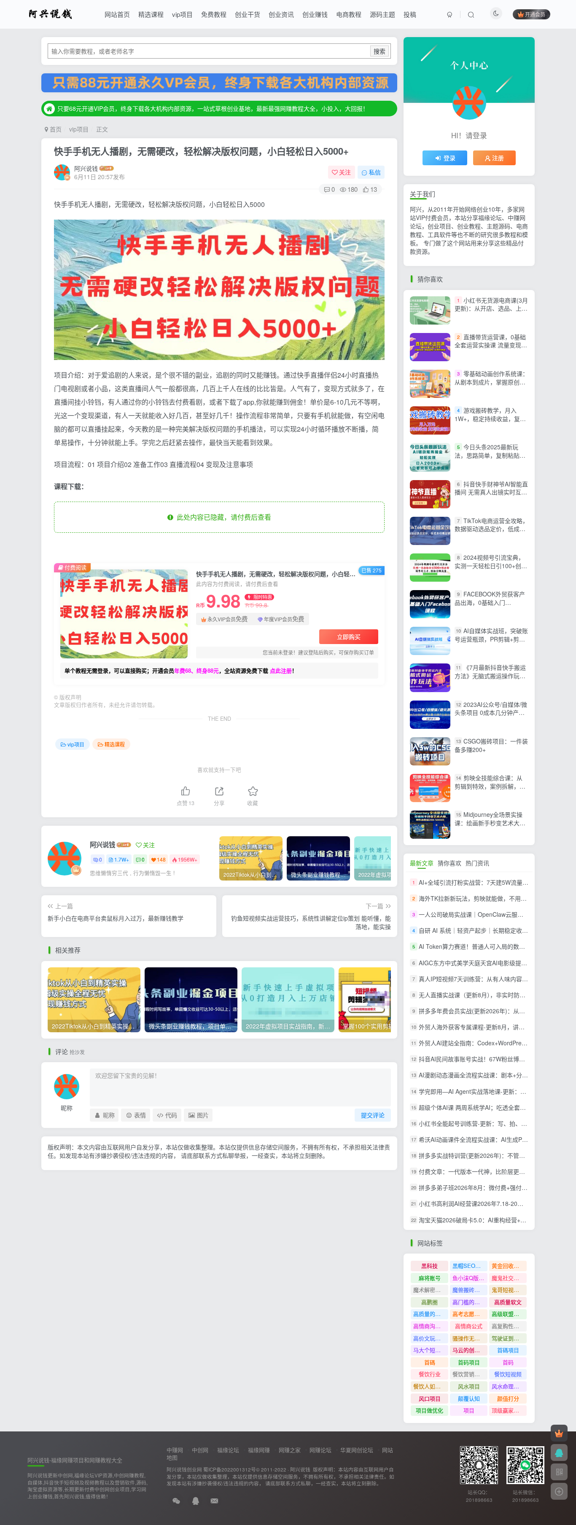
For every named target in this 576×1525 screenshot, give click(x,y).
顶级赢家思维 (508, 1410)
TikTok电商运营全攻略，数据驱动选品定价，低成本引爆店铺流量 (491, 528)
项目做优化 (429, 1410)
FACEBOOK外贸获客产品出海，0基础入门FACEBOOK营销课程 (490, 602)
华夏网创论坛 (356, 1450)
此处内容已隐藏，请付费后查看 (222, 517)
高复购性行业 (508, 1326)
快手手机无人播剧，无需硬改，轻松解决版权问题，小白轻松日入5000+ (201, 151)
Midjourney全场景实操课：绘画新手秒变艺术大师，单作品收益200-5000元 (491, 822)
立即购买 (349, 636)
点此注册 (281, 670)
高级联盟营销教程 (509, 1314)
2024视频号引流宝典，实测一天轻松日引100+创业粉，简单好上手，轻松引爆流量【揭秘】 (491, 569)
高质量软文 (508, 1302)
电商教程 (348, 14)
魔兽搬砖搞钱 (468, 1290)
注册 (498, 157)
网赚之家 (290, 1450)
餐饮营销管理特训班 (469, 1374)
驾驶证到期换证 (509, 1338)
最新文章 (421, 863)
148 (161, 859)
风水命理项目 (508, 1386)
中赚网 (175, 1450)
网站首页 (117, 14)
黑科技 (429, 1266)
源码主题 (382, 14)
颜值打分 (508, 1398)
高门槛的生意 (468, 1302)
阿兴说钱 (86, 168)
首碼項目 (508, 1350)
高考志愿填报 (468, 1314)
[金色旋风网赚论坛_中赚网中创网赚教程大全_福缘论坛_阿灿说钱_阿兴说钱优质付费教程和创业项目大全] (50, 13)
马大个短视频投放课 (430, 1350)
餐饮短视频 (508, 1374)
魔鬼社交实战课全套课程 (509, 1278)
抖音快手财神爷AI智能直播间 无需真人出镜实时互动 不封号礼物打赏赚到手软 (491, 492)
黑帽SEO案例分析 (469, 1266)
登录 (449, 157)
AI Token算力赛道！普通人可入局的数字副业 (478, 946)
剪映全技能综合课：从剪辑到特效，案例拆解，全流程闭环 (490, 785)
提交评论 (373, 1115)
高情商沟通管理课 (430, 1326)
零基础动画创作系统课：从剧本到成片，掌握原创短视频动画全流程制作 (491, 381)
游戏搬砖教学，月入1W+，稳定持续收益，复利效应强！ (490, 418)
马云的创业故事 (469, 1350)
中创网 (200, 1450)
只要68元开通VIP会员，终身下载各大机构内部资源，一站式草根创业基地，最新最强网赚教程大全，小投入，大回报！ (213, 108)
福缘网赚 (259, 1450)
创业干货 (247, 14)
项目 (468, 1410)
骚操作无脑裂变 (469, 1338)
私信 (375, 172)
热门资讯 (477, 863)
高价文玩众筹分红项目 (430, 1338)
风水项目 (469, 1386)
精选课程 (151, 14)
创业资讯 (281, 14)
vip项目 (182, 14)
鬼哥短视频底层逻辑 (509, 1290)
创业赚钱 (315, 14)
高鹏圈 (429, 1302)
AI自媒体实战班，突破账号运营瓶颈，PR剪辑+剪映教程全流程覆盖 (491, 638)
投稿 (410, 14)
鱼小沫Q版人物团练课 (469, 1278)
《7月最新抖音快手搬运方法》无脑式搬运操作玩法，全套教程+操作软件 (490, 675)
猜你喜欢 (449, 863)
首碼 (429, 1362)
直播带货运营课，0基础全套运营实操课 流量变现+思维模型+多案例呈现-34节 (490, 349)
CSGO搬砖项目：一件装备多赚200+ (491, 745)
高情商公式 (468, 1326)
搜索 (379, 51)
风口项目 (430, 1398)
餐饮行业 (430, 1374)
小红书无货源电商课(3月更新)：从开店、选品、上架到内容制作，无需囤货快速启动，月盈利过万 (491, 312)
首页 (55, 129)
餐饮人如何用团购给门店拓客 (430, 1386)
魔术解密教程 (429, 1290)
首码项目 (469, 1362)
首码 (508, 1362)
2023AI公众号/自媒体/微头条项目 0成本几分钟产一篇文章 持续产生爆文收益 (491, 712)
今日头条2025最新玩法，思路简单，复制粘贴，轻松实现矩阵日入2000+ (490, 455)
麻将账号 (430, 1278)
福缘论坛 (228, 1450)
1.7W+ (121, 859)
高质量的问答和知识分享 (430, 1314)
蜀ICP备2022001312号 (229, 1469)
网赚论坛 (320, 1450)
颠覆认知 (469, 1398)
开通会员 (535, 14)
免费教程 (213, 14)
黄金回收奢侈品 (509, 1266)
